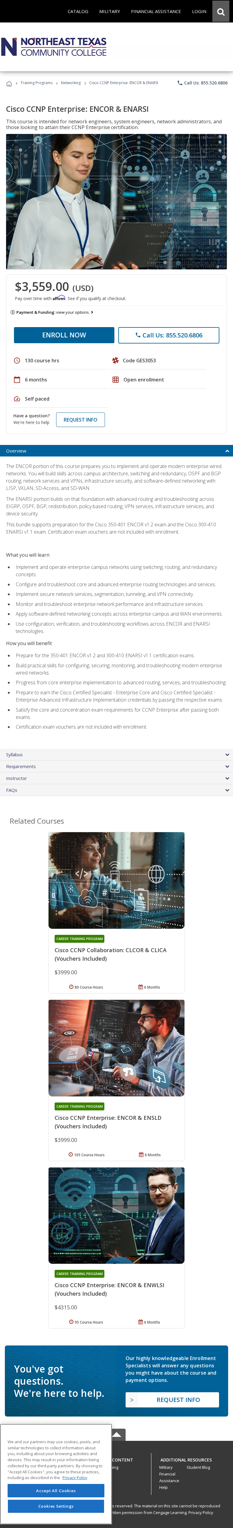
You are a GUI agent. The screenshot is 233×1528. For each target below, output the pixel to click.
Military (166, 1467)
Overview (16, 451)
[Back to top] (116, 1458)
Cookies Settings (56, 1506)
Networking (71, 82)
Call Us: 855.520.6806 (202, 83)
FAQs (11, 790)
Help (163, 1487)
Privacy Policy (200, 1512)
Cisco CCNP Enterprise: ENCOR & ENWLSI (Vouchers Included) (109, 1289)
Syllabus (14, 754)
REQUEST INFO (80, 419)
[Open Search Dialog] (220, 11)
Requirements (21, 766)
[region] (56, 1474)
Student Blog (198, 1467)
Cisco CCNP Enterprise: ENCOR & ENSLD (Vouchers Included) (108, 1122)
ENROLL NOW (64, 334)
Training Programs (36, 82)
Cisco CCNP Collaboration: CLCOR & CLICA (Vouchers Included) (111, 954)
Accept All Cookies (56, 1490)
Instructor (16, 778)
